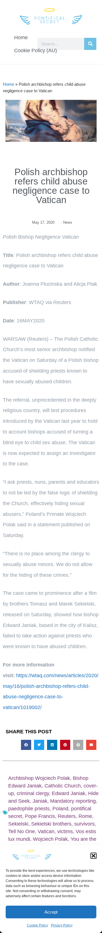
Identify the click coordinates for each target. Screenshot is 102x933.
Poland (60, 808)
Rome (85, 816)
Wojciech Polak (50, 839)
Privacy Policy (62, 925)
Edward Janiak (68, 793)
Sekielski (18, 824)
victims (65, 831)
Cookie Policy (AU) (35, 50)
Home (21, 37)
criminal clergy (33, 793)
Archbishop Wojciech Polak (39, 778)
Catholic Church (62, 786)
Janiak (40, 801)
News (67, 222)
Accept (51, 912)
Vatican (46, 831)
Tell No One (21, 831)
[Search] (90, 44)
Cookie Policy (37, 925)
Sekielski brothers (51, 824)
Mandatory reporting (73, 801)
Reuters (67, 816)
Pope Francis (40, 816)
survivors (84, 824)
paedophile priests (29, 808)
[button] (93, 856)
